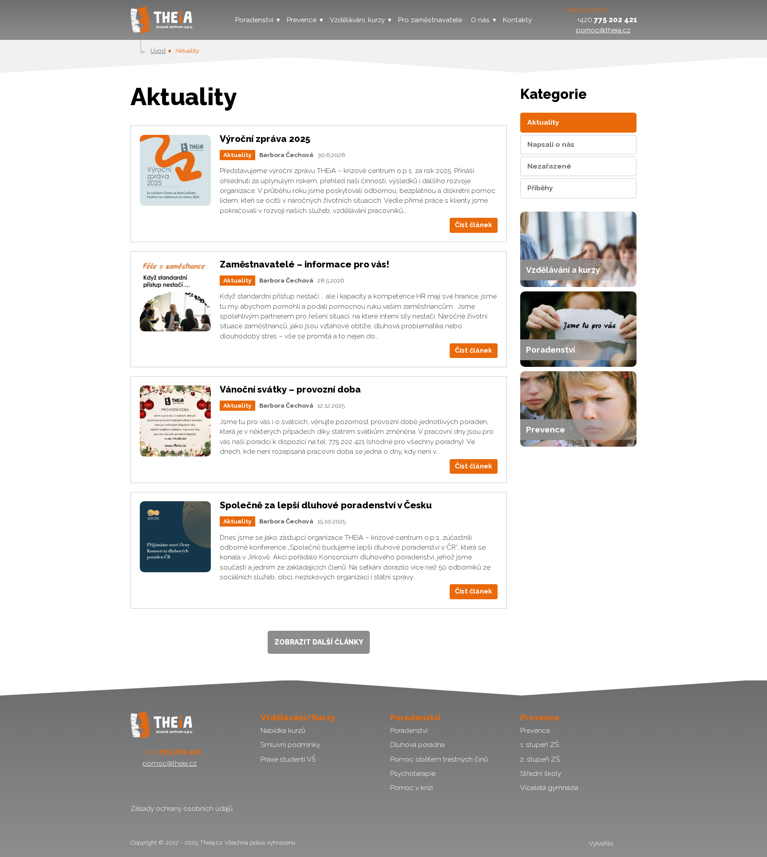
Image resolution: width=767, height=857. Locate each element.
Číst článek (473, 225)
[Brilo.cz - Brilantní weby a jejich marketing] (626, 843)
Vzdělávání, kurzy (357, 20)
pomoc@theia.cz (603, 30)
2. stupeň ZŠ (540, 759)
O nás (480, 20)
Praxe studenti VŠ (288, 759)
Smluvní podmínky (290, 744)
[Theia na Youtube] (158, 785)
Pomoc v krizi (411, 787)
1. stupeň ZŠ (539, 744)
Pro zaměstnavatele (430, 20)
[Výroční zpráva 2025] (175, 170)
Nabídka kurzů (283, 730)
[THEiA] (161, 20)
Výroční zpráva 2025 (265, 139)
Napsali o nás (550, 144)
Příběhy (540, 188)
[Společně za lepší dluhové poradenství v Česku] (175, 536)
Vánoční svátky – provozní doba (290, 389)
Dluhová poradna (417, 744)
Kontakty (517, 20)
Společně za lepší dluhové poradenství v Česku (326, 505)
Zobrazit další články (318, 642)
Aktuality (237, 154)
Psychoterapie (412, 773)
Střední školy (540, 773)
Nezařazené (549, 166)
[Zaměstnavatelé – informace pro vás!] (175, 295)
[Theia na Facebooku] (138, 785)
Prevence (301, 20)
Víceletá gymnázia (549, 787)
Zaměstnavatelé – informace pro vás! (304, 264)
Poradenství (254, 20)
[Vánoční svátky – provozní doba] (175, 420)
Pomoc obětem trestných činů (439, 759)
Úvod (158, 50)
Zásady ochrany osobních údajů (181, 808)
